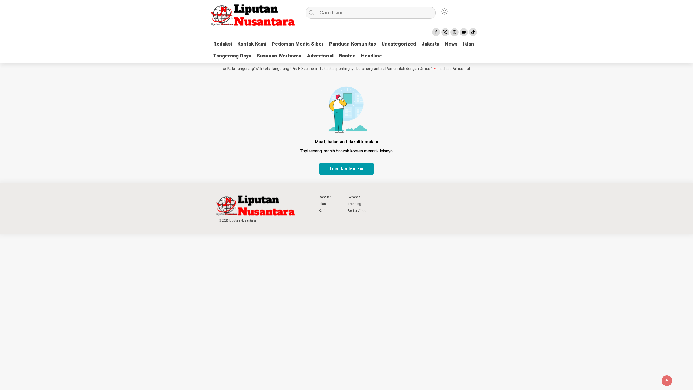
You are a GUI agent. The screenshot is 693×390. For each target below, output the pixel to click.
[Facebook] (436, 32)
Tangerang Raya (232, 56)
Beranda (354, 197)
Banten (347, 56)
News (451, 44)
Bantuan (325, 197)
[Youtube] (464, 32)
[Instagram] (454, 32)
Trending (354, 204)
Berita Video (357, 210)
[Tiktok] (473, 32)
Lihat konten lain (346, 168)
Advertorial (320, 56)
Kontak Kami (251, 44)
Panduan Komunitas (352, 44)
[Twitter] (445, 32)
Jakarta (430, 44)
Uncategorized (398, 44)
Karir (322, 210)
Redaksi (222, 44)
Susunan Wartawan (279, 56)
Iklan (468, 44)
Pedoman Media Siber (298, 44)
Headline (371, 56)
